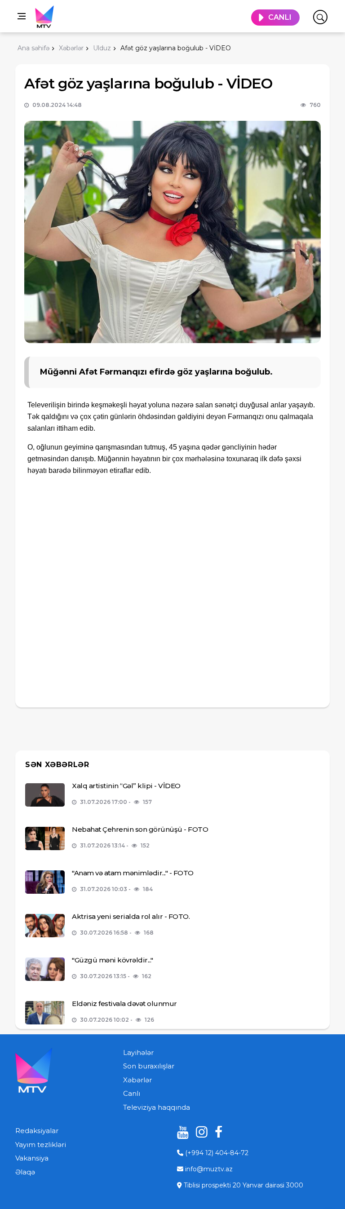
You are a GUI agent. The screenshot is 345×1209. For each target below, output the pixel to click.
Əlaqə (25, 1172)
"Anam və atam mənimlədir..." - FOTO (133, 873)
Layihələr (138, 1052)
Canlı (131, 1093)
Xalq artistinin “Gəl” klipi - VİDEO (126, 785)
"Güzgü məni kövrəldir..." (112, 960)
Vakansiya (32, 1158)
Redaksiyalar (36, 1130)
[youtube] (179, 1132)
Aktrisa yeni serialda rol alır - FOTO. (131, 916)
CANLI (280, 17)
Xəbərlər (137, 1080)
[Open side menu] (22, 16)
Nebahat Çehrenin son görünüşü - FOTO (140, 829)
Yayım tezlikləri (40, 1144)
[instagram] (198, 1132)
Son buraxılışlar (148, 1066)
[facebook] (217, 1132)
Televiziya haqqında (156, 1107)
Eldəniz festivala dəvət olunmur (124, 1003)
